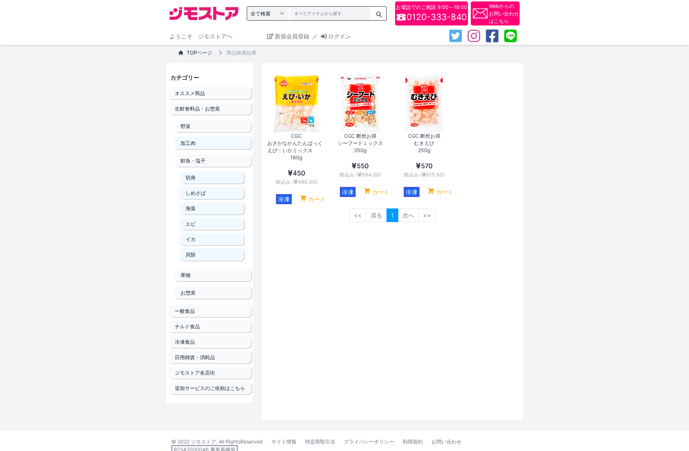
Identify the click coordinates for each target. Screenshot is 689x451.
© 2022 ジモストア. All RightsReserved (217, 441)
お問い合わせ (446, 441)
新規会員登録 (292, 36)
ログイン (339, 36)
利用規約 (413, 441)
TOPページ (199, 53)
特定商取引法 (320, 441)
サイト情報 (283, 441)
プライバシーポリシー (369, 441)
